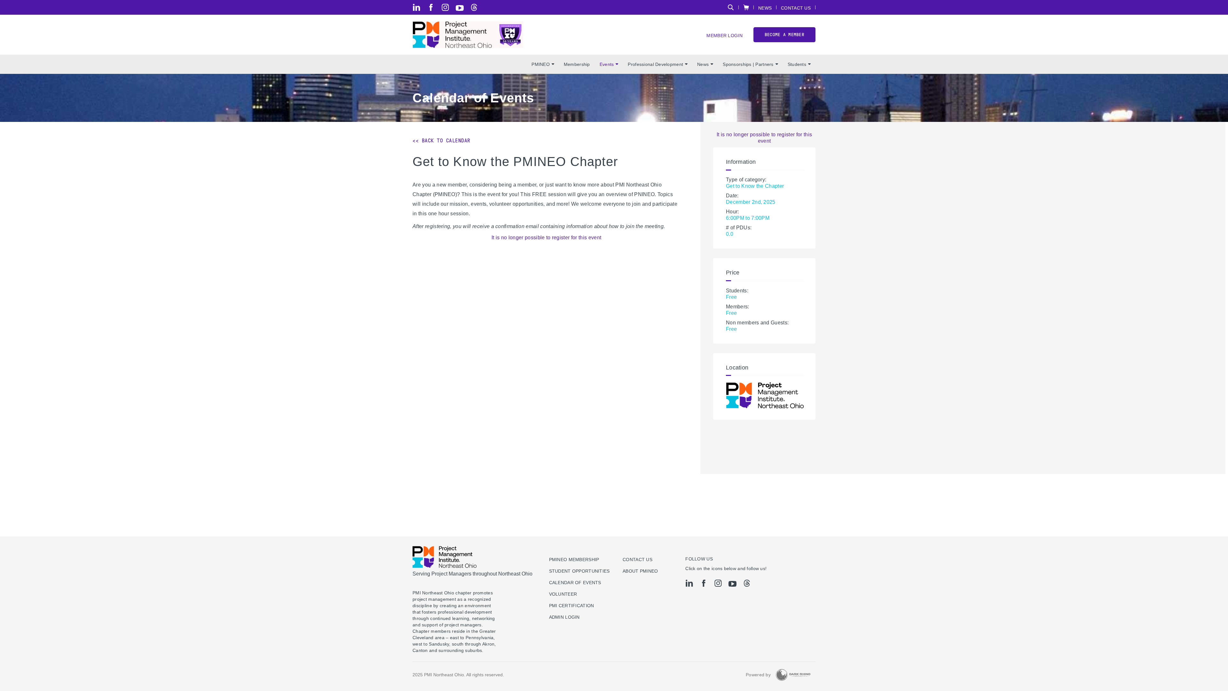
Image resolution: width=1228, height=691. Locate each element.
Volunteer (563, 594)
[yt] (460, 8)
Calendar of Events (575, 582)
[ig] (445, 7)
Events (607, 64)
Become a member (784, 34)
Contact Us (796, 7)
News (765, 7)
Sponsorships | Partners (748, 64)
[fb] (431, 7)
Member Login (724, 35)
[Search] (730, 7)
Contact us (637, 559)
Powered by (758, 674)
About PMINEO (640, 571)
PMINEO (540, 64)
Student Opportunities (579, 571)
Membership (577, 64)
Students (797, 64)
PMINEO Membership (574, 559)
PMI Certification (571, 605)
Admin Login (564, 617)
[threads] (474, 7)
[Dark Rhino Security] (793, 674)
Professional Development (655, 64)
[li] (417, 7)
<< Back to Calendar (441, 140)
